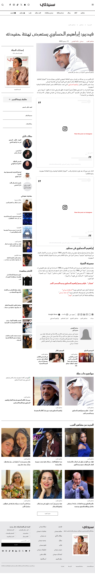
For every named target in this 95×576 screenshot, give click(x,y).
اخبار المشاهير (64, 318)
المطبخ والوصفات (10, 533)
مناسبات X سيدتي (41, 531)
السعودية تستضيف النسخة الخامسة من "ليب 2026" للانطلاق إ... (12, 217)
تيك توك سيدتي (63, 292)
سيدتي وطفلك (49, 13)
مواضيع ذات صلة (85, 374)
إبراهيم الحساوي (73, 84)
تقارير (60, 545)
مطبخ (21, 13)
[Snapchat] (25, 5)
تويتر (69, 295)
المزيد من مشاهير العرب (82, 425)
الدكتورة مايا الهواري (16, 164)
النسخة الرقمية (17, 90)
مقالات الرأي (27, 136)
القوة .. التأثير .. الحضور (27, 107)
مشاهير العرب (90, 41)
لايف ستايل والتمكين (23, 530)
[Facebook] (10, 5)
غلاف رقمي (43, 554)
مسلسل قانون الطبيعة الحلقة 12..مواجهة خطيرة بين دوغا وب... (12, 259)
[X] (21, 5)
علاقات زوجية (17, 200)
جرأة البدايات (29, 124)
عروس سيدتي (58, 550)
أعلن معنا (70, 566)
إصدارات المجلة (17, 50)
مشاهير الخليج (74, 318)
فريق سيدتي (42, 545)
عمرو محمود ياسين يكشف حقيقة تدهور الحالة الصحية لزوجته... (13, 338)
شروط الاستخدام (90, 566)
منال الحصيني (17, 185)
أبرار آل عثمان (17, 153)
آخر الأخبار (43, 559)
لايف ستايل (38, 13)
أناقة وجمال (25, 537)
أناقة (75, 13)
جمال (69, 13)
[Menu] (93, 5)
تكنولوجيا (19, 214)
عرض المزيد (47, 513)
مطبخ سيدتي (58, 531)
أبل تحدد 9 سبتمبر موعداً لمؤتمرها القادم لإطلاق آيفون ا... (12, 231)
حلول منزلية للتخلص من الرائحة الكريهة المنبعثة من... (12, 291)
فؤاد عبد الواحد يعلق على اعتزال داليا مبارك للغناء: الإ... (13, 245)
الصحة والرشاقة (10, 530)
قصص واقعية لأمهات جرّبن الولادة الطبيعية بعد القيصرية (13, 321)
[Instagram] (14, 5)
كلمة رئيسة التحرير (19, 99)
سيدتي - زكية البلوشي (77, 41)
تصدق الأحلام (29, 116)
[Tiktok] (17, 5)
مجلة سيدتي (42, 527)
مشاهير (83, 13)
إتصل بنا (62, 566)
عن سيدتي (43, 536)
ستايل (60, 540)
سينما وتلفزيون (17, 255)
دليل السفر (59, 559)
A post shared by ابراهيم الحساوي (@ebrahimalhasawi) (65, 164)
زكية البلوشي (74, 328)
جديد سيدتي (26, 196)
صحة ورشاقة (60, 13)
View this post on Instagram (83, 134)
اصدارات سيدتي (57, 554)
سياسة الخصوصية (79, 566)
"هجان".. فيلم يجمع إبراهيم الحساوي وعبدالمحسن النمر (72, 283)
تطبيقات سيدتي (41, 550)
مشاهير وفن (25, 533)
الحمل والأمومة (10, 537)
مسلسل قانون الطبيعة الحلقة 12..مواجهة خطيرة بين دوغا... (12, 306)
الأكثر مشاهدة (25, 271)
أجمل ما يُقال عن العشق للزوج (13, 203)
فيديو (12, 13)
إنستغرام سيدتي (67, 290)
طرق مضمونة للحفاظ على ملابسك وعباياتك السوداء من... (13, 277)
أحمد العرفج (18, 176)
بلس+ (30, 13)
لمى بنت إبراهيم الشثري (15, 142)
